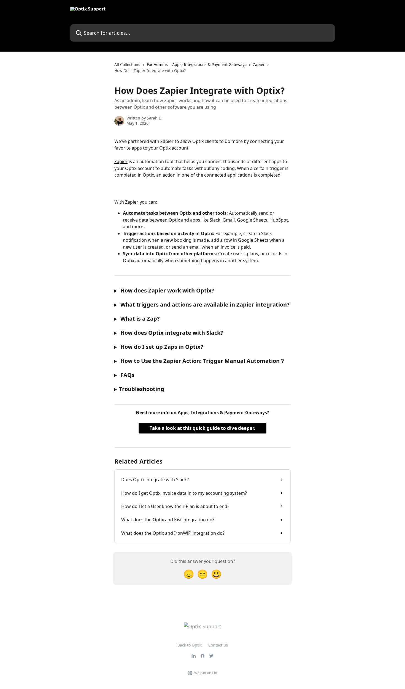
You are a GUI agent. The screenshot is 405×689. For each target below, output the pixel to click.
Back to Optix (189, 645)
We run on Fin (205, 672)
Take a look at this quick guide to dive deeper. (202, 428)
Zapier (259, 64)
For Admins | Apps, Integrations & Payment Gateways (196, 64)
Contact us (218, 645)
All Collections (127, 64)
